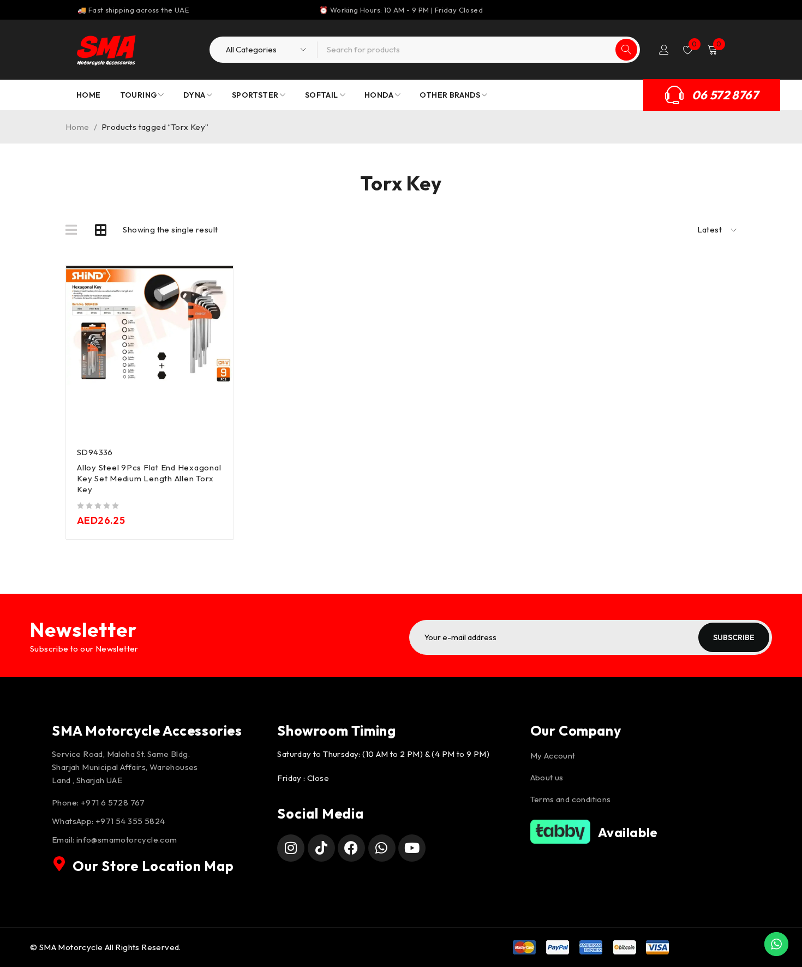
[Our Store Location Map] (59, 864)
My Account (553, 755)
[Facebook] (351, 848)
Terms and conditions (570, 799)
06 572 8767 (725, 95)
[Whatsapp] (382, 848)
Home (77, 127)
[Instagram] (290, 848)
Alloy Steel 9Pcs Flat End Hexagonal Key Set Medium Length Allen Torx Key (149, 478)
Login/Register (664, 50)
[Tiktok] (321, 848)
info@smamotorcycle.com (126, 839)
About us (547, 777)
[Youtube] (412, 848)
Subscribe (734, 637)
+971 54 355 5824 (130, 821)
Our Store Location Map (153, 866)
